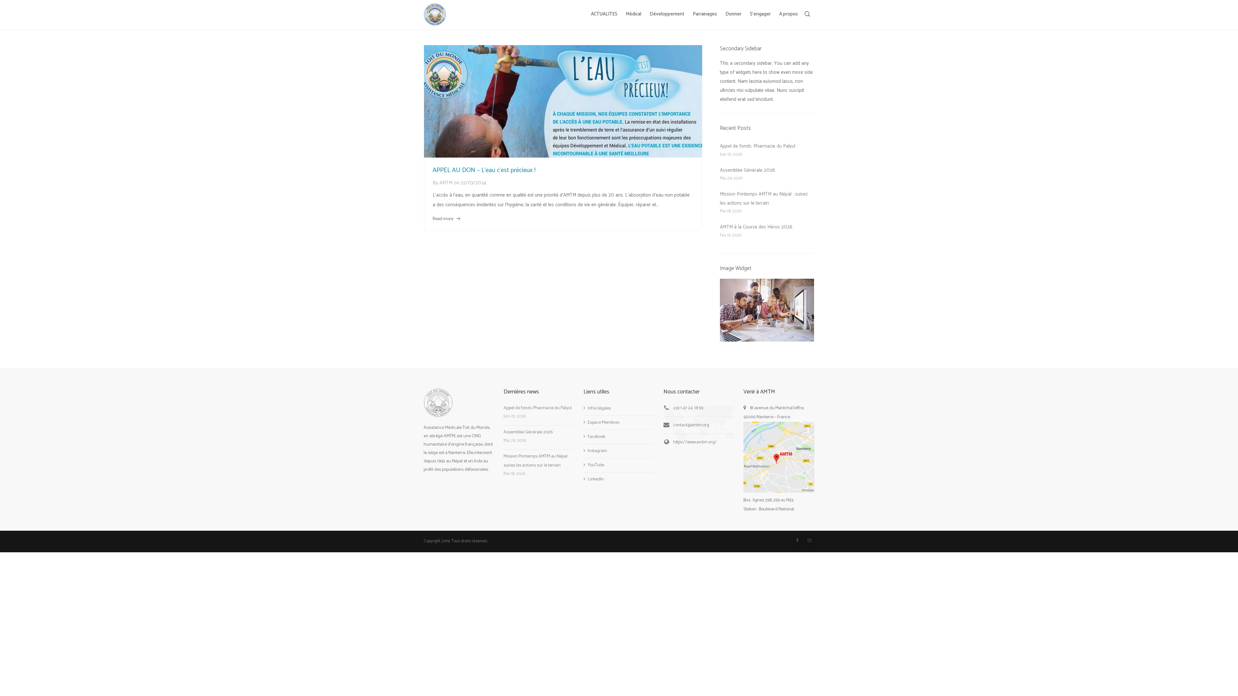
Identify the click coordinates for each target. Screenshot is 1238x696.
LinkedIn (596, 479)
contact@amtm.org (691, 425)
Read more (443, 219)
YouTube (596, 465)
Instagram (597, 451)
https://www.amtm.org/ (695, 442)
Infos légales (599, 408)
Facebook (596, 436)
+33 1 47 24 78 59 (688, 408)
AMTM (445, 183)
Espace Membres (603, 422)
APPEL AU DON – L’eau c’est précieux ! (484, 170)
